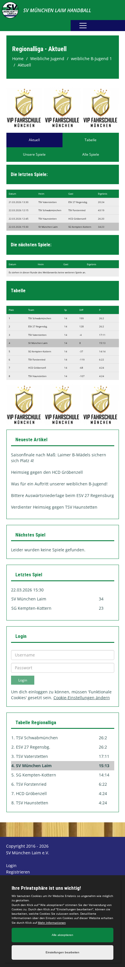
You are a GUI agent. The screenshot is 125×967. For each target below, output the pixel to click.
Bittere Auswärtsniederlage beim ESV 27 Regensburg (62, 495)
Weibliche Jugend (47, 58)
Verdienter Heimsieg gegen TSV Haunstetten (54, 507)
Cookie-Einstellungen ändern (81, 697)
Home (18, 58)
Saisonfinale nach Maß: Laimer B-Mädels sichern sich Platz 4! (58, 457)
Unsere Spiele (34, 154)
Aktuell (24, 65)
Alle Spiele (90, 154)
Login (11, 865)
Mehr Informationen (52, 923)
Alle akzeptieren (62, 934)
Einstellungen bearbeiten (62, 952)
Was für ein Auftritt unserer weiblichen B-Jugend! (59, 484)
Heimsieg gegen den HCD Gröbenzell (47, 472)
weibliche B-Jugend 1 (91, 58)
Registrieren (18, 872)
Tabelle (91, 139)
